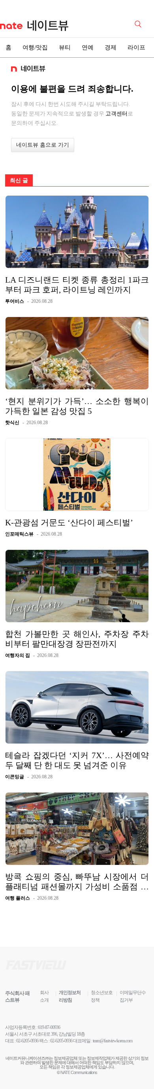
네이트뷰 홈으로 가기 (42, 145)
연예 (88, 47)
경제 (110, 47)
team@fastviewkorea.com (112, 1041)
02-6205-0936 (27, 1041)
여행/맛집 (35, 47)
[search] (139, 23)
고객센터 (116, 113)
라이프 (136, 47)
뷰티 (65, 47)
